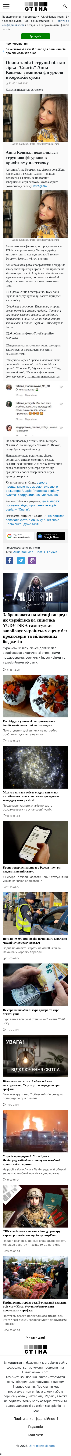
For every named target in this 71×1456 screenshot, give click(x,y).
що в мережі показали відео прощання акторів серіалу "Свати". (33, 505)
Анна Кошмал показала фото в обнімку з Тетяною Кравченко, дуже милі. (35, 520)
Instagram (40, 186)
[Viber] (32, 560)
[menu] (6, 6)
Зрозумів (35, 36)
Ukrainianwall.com (42, 1446)
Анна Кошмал (23, 552)
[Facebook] (9, 560)
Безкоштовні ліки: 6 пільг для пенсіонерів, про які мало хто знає (36, 51)
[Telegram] (21, 560)
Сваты (40, 552)
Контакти (35, 1435)
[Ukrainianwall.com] (36, 6)
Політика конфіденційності (35, 1419)
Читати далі (35, 1337)
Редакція (35, 1427)
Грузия (52, 552)
